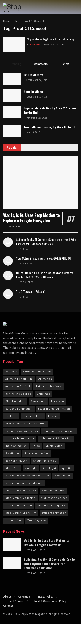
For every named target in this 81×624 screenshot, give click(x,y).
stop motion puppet (18, 505)
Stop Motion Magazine (20, 498)
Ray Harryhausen (16, 460)
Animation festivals (48, 386)
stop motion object (54, 498)
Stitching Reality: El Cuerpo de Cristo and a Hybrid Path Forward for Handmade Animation (45, 241)
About (7, 596)
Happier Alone (33, 91)
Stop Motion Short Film (20, 512)
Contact (8, 605)
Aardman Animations (37, 371)
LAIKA (36, 446)
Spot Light (49, 468)
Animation (45, 379)
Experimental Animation (54, 408)
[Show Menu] (76, 7)
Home (6, 21)
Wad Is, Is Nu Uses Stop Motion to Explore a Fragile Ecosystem (31, 218)
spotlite (67, 468)
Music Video (54, 446)
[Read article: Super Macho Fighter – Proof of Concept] (14, 44)
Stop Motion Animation (20, 490)
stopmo (35, 44)
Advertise (24, 596)
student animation (54, 512)
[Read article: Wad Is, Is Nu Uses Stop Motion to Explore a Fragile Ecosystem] (40, 182)
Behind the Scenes (18, 393)
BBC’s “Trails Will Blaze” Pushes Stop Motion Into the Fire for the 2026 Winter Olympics (44, 274)
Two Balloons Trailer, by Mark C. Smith (49, 127)
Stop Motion (63, 475)
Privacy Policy (45, 596)
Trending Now (36, 520)
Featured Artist (33, 416)
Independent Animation (55, 438)
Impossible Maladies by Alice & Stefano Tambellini (50, 110)
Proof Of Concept (34, 21)
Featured (11, 416)
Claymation (38, 401)
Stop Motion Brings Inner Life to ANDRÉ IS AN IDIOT (43, 258)
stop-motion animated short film (27, 475)
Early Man (57, 401)
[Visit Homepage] (21, 7)
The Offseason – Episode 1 (30, 291)
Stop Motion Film (53, 490)
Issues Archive (33, 74)
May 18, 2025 (51, 44)
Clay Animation (15, 401)
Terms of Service (13, 601)
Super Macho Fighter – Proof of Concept (51, 39)
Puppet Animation (37, 453)
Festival (53, 416)
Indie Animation (16, 446)
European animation (18, 408)
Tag (17, 21)
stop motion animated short (24, 483)
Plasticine (12, 453)
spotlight (31, 468)
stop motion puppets (52, 505)
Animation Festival (17, 386)
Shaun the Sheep (44, 460)
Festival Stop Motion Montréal (25, 423)
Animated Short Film (19, 379)
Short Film (12, 468)
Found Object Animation (21, 431)
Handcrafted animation (59, 431)
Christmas (43, 393)
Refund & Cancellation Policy (49, 601)
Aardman (11, 371)
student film (13, 520)
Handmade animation (19, 438)
